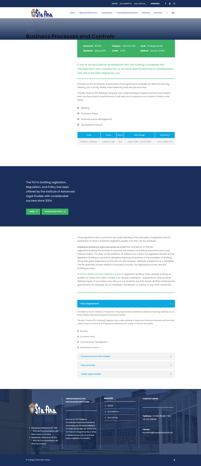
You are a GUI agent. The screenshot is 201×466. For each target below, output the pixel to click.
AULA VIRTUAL (139, 3)
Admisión (155, 3)
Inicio (72, 12)
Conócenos (106, 12)
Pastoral (146, 12)
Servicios (158, 12)
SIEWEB (114, 3)
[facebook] (165, 3)
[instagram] (174, 3)
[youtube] (170, 3)
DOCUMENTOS (126, 3)
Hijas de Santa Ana (88, 12)
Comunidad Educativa (127, 12)
